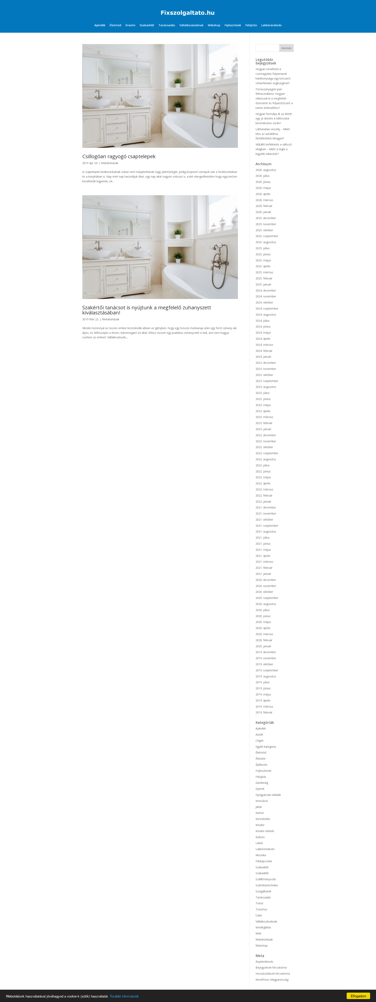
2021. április (263, 556)
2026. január (263, 212)
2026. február (264, 206)
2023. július (263, 393)
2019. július (263, 682)
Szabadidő (147, 25)
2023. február (264, 423)
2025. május (263, 260)
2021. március (264, 561)
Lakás (259, 843)
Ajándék (99, 25)
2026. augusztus (266, 170)
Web (258, 933)
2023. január (263, 429)
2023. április (263, 411)
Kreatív (130, 25)
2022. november (266, 441)
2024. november (266, 296)
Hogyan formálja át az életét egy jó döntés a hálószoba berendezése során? (274, 118)
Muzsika (261, 855)
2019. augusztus (266, 676)
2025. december (266, 218)
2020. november (266, 586)
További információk (124, 996)
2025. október (264, 230)
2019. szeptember (267, 670)
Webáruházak (109, 163)
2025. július (263, 248)
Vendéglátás (263, 927)
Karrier (260, 813)
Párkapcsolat (264, 861)
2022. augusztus (266, 459)
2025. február (264, 278)
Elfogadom (358, 995)
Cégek (259, 740)
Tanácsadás (166, 25)
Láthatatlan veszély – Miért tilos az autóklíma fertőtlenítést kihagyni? (273, 133)
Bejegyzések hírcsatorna (271, 967)
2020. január (263, 646)
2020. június (263, 616)
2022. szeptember (267, 453)
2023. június (263, 399)
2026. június (263, 182)
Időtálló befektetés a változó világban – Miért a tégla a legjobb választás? (274, 149)
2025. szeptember (267, 236)
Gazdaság (262, 782)
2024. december (266, 290)
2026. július (263, 176)
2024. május (263, 332)
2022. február (264, 495)
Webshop (214, 25)
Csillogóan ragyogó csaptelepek (119, 156)
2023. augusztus (266, 387)
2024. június (263, 326)
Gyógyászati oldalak (268, 795)
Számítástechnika (267, 885)
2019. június (263, 688)
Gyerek (260, 789)
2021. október (264, 519)
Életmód (115, 25)
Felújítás (251, 25)
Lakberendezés (271, 25)
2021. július (263, 537)
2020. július (263, 610)
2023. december (266, 363)
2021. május (263, 550)
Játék (259, 807)
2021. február (264, 568)
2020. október (264, 592)
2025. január (263, 284)
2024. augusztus (266, 314)
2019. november (266, 658)
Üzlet (259, 915)
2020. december (266, 580)
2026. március (264, 200)
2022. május (263, 477)
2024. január (263, 356)
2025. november (266, 224)
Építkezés (262, 764)
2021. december (266, 507)
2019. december (266, 652)
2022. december (266, 435)
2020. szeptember (267, 598)
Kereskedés (263, 819)
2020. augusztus (266, 604)
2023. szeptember (267, 381)
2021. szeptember (267, 525)
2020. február (264, 640)
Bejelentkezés (264, 961)
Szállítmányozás (266, 879)
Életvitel (260, 758)
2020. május (263, 622)
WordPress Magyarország (272, 979)
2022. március (264, 489)
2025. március (264, 272)
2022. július (263, 465)
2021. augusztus (266, 531)
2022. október (264, 447)
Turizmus (261, 909)
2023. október (264, 375)
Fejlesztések (233, 25)
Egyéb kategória (266, 746)
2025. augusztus (266, 242)
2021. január (263, 574)
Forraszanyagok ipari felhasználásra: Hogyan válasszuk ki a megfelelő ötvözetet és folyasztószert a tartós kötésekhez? (274, 98)
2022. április (263, 483)
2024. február (264, 351)
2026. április (263, 194)
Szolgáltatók (263, 891)
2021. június (263, 543)
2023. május (263, 405)
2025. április (263, 266)
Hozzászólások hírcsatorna (273, 973)
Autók (259, 734)
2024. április (263, 338)
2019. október (264, 664)
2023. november (266, 369)
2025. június (263, 254)
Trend (259, 903)
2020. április (263, 628)
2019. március (264, 706)
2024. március (264, 345)
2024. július (263, 320)
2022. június (263, 471)
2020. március (264, 634)
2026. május (263, 188)
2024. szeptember (267, 308)
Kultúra (260, 837)
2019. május (263, 694)
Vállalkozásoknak (191, 25)
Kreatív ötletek (265, 831)
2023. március (264, 417)
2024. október (264, 302)
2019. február (264, 712)
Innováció (262, 801)
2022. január (263, 501)
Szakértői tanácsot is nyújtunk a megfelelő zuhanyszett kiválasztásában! (146, 310)
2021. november (266, 513)
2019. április (263, 700)
